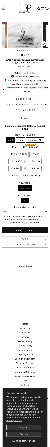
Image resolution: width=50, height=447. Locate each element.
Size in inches (25, 135)
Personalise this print (25, 207)
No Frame (25, 188)
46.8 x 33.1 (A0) (31, 175)
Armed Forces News (25, 376)
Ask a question (25, 245)
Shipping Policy (25, 354)
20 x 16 (35, 154)
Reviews (25, 337)
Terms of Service (25, 363)
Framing (25, 183)
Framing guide (25, 110)
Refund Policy (25, 345)
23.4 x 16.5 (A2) (18, 161)
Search (25, 324)
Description (25, 99)
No (25, 200)
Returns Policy (25, 341)
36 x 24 (14, 175)
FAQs (25, 239)
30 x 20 (14, 168)
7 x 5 (20, 140)
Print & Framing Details (25, 104)
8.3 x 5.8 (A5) (35, 140)
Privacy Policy (14, 420)
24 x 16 (36, 161)
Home (24, 55)
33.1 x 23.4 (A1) (31, 168)
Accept (24, 427)
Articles (25, 385)
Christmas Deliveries (25, 372)
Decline (24, 434)
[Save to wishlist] (43, 43)
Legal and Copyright (25, 359)
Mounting (25, 195)
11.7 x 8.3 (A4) (30, 147)
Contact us (25, 332)
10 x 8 (15, 147)
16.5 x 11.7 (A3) (19, 154)
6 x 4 (10, 140)
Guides (25, 380)
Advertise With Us (25, 367)
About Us (25, 328)
